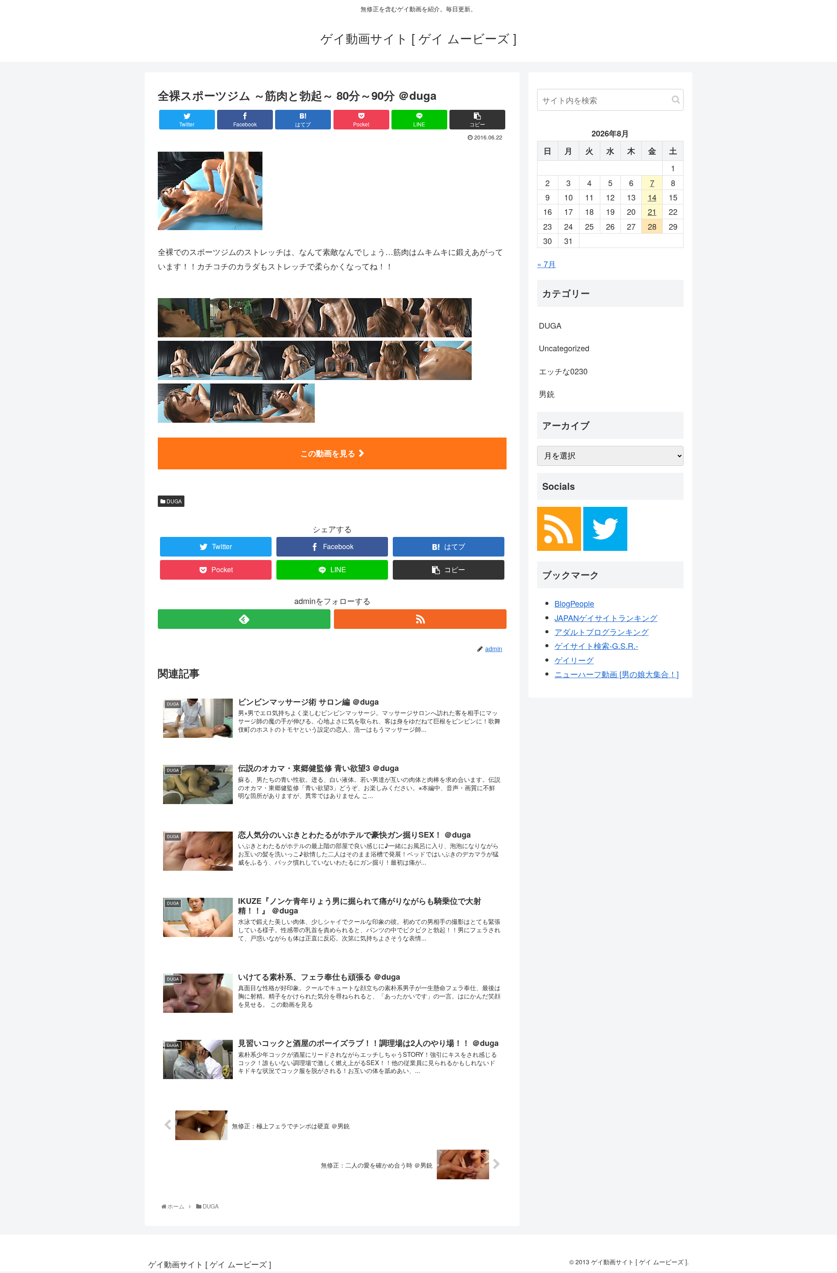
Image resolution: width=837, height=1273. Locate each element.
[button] (676, 99)
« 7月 (546, 263)
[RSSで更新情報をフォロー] (420, 619)
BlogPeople (574, 603)
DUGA (173, 501)
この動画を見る (327, 453)
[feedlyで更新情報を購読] (244, 619)
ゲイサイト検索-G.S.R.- (596, 645)
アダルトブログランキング (602, 631)
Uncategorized (564, 347)
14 (652, 197)
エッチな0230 (563, 371)
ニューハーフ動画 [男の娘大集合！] (617, 673)
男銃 (547, 393)
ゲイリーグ (574, 659)
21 (652, 211)
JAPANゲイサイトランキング (606, 617)
